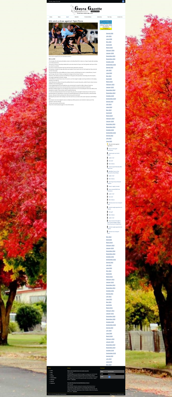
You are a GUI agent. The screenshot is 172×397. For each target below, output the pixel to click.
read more (73, 379)
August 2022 (109, 262)
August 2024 (109, 101)
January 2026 (110, 53)
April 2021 (109, 305)
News (59, 17)
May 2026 (108, 42)
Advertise (99, 17)
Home (51, 17)
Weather (77, 17)
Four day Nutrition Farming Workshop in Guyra (78, 383)
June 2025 (109, 73)
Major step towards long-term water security (78, 371)
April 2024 (109, 113)
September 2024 (111, 99)
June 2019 (109, 362)
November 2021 (110, 288)
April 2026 (109, 45)
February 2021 (110, 311)
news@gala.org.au (111, 374)
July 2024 (108, 104)
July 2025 (108, 70)
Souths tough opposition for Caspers (114, 208)
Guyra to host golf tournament (112, 149)
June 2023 (109, 141)
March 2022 (109, 276)
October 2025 (110, 62)
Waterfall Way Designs (120, 394)
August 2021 (109, 294)
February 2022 (110, 279)
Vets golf (111, 212)
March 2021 (109, 308)
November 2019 (110, 347)
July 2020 (108, 330)
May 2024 (108, 110)
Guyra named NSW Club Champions (113, 190)
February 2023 (110, 245)
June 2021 (109, 299)
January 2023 (110, 248)
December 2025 (110, 56)
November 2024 (110, 93)
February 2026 (110, 50)
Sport (67, 17)
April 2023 (109, 240)
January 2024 (110, 121)
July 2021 (108, 296)
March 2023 (109, 242)
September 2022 (111, 259)
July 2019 (108, 359)
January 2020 (110, 342)
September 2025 (111, 64)
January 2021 (110, 313)
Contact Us (119, 17)
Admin (111, 394)
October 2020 (110, 322)
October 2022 (110, 257)
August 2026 (109, 33)
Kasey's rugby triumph (114, 186)
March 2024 (109, 116)
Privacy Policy (58, 394)
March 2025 (109, 81)
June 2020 (109, 333)
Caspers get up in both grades (113, 154)
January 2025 (110, 87)
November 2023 (110, 127)
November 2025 (110, 59)
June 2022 (109, 268)
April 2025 (109, 79)
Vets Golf (111, 161)
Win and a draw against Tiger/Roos (113, 144)
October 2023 (110, 130)
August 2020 (109, 328)
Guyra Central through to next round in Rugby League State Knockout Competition (114, 222)
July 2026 (108, 36)
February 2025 (110, 84)
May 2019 (108, 364)
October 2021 (110, 291)
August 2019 (109, 356)
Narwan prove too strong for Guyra (114, 203)
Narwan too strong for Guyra (113, 232)
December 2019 (110, 345)
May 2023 (108, 237)
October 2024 (110, 96)
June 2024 (109, 107)
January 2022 (110, 282)
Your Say (110, 17)
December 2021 (110, 285)
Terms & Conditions (63, 394)
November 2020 (110, 319)
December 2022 (110, 251)
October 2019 (110, 350)
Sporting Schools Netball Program (114, 182)
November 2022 (110, 254)
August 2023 (109, 135)
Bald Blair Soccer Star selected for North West (113, 172)
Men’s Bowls (112, 163)
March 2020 (109, 336)
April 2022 (109, 274)
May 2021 (108, 302)
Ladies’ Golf (111, 158)
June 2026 (109, 39)
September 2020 (111, 325)
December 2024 (110, 90)
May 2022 (108, 271)
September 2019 (111, 353)
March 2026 (109, 47)
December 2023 (110, 124)
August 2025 (109, 67)
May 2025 (108, 76)
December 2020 (110, 316)
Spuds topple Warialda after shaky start (114, 167)
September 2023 (111, 133)
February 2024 (110, 118)
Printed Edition (87, 17)
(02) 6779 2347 (111, 371)
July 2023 (108, 138)
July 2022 (108, 265)
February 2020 (110, 339)
